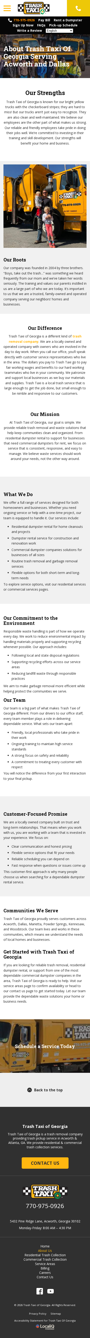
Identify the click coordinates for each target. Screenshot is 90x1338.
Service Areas (45, 1264)
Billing (45, 1268)
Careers (45, 1272)
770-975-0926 (24, 20)
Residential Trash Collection (45, 1255)
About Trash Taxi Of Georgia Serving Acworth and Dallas (37, 56)
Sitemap (56, 1313)
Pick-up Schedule (63, 25)
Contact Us (45, 1163)
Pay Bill (44, 20)
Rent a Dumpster (68, 20)
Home (45, 1246)
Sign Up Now (23, 25)
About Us (45, 1250)
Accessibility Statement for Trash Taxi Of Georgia (45, 1320)
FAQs (41, 25)
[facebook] (40, 1291)
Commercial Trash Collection (45, 1259)
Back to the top (48, 1089)
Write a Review (29, 30)
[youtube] (50, 1291)
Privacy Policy (37, 1313)
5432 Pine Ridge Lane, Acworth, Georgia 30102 (45, 1221)
